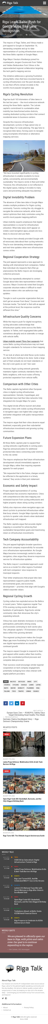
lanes (31, 685)
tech (14, 691)
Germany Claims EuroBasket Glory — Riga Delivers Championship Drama (21, 720)
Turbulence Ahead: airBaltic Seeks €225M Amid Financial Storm (27, 912)
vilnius (36, 691)
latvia (38, 685)
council (7, 685)
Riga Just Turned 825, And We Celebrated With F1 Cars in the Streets (29, 880)
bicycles (21, 681)
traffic (21, 691)
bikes (29, 681)
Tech (16, 857)
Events (7, 808)
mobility (21, 688)
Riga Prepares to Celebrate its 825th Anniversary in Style (28, 921)
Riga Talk (16, 1017)
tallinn (6, 691)
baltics (13, 681)
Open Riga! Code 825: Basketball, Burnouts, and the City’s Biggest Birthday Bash (30, 901)
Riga (34, 35)
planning (30, 688)
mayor (13, 688)
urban (28, 691)
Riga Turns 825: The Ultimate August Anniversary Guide (24, 836)
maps (6, 688)
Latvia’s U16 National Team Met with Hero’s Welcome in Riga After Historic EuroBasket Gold (28, 890)
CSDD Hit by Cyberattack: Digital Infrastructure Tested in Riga (26, 861)
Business (17, 908)
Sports (17, 885)
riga (37, 688)
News (30, 35)
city (35, 681)
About (5, 1007)
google (24, 685)
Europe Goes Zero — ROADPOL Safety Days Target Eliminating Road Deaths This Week (26, 714)
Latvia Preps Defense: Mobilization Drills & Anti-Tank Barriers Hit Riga (30, 870)
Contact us (7, 1010)
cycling (16, 685)
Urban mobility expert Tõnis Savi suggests (21, 341)
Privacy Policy (29, 1007)
